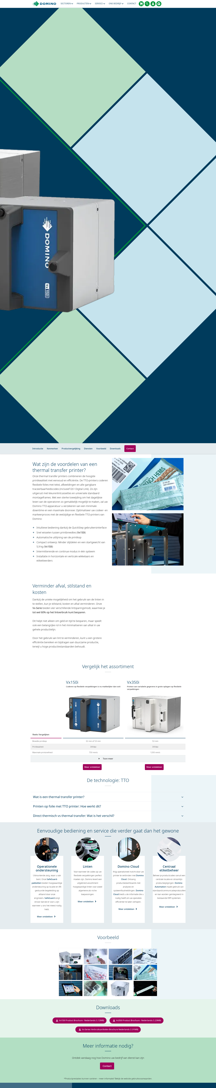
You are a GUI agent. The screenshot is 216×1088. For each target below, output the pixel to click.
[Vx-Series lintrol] (145, 988)
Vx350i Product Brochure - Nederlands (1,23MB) (138, 1020)
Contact (131, 3)
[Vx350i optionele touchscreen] (70, 988)
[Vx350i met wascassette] (120, 988)
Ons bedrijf (115, 3)
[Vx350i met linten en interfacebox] (70, 956)
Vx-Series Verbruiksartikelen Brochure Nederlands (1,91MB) (110, 1029)
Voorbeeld (101, 448)
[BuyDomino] (141, 3)
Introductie (37, 448)
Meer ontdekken (92, 767)
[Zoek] (147, 3)
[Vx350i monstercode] (95, 956)
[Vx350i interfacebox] (120, 956)
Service (99, 3)
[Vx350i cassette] (120, 972)
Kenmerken (52, 448)
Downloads (115, 448)
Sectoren (66, 3)
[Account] (153, 3)
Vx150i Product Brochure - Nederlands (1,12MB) (81, 1020)
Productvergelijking (71, 448)
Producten (83, 3)
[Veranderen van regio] (158, 3)
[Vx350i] (70, 972)
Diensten (88, 448)
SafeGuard (49, 898)
